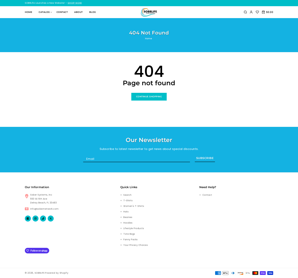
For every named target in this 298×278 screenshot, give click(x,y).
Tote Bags (129, 233)
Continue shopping (149, 96)
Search (127, 194)
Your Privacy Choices (135, 245)
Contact (207, 194)
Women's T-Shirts (133, 206)
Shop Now (75, 3)
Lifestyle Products (133, 228)
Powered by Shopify (56, 272)
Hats (126, 211)
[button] (245, 12)
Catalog (44, 12)
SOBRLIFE (40, 272)
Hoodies (128, 222)
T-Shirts (128, 200)
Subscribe (205, 158)
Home (148, 38)
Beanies (127, 217)
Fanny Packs (130, 239)
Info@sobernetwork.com (44, 208)
